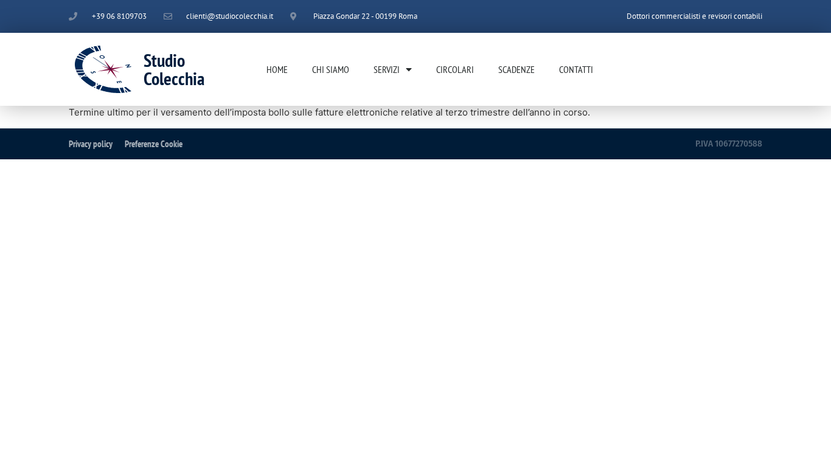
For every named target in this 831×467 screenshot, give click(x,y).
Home (277, 69)
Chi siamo (330, 69)
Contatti (576, 69)
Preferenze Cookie (154, 144)
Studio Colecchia (174, 69)
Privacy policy (91, 144)
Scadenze (516, 69)
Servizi (387, 69)
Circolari (455, 69)
